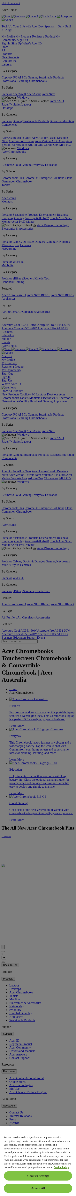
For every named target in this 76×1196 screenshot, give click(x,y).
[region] (38, 1161)
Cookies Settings (38, 1175)
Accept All (38, 1188)
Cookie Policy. (61, 1167)
